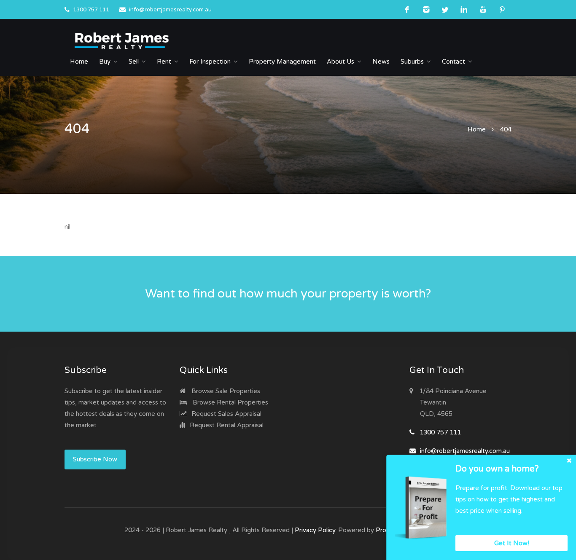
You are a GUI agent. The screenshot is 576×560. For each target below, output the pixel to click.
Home (79, 61)
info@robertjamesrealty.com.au (170, 9)
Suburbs (412, 61)
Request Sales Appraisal (225, 414)
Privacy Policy (315, 530)
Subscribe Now (95, 459)
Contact (453, 61)
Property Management (282, 61)
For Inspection (210, 61)
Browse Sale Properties (225, 391)
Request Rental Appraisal (226, 425)
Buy (104, 61)
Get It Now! (511, 543)
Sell (134, 61)
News (381, 61)
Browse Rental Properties (229, 402)
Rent (164, 61)
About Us (340, 61)
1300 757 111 (91, 9)
